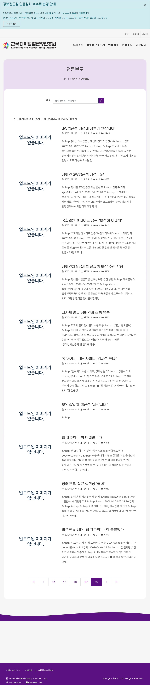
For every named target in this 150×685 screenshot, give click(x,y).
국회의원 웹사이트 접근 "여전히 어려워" (92, 221)
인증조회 (127, 45)
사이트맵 (145, 34)
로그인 (127, 34)
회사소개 (78, 45)
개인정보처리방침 (13, 670)
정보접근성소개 (96, 45)
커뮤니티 (141, 45)
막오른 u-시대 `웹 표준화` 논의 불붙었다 (93, 530)
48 (75, 582)
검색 (48, 100)
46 (54, 582)
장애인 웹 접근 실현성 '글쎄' (83, 484)
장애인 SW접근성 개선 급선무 (85, 174)
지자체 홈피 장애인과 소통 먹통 (86, 313)
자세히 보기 (12, 24)
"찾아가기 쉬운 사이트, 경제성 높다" (89, 359)
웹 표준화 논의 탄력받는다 (82, 438)
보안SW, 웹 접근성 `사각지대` (85, 405)
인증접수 (113, 45)
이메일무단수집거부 (45, 670)
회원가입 (136, 34)
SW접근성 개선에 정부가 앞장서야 (88, 128)
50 (96, 582)
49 (86, 582)
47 (64, 582)
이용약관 (28, 670)
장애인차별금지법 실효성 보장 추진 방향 (92, 267)
